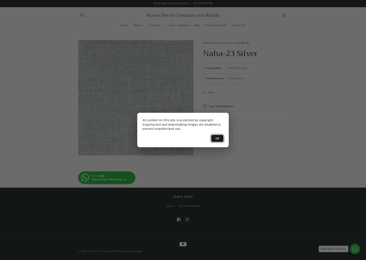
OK (217, 138)
